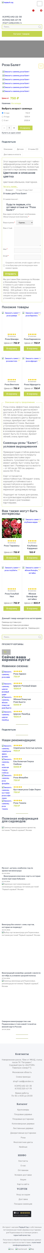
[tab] (8, 149)
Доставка (23, 1199)
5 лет (6, 120)
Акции (23, 1179)
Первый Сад (24, 1227)
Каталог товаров (21, 34)
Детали (20, 149)
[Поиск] (39, 26)
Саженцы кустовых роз (11, 622)
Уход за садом (23, 1194)
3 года (6, 113)
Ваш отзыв (8, 228)
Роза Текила (19, 803)
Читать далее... (10, 186)
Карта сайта (23, 1184)
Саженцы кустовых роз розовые (15, 625)
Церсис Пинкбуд (21, 714)
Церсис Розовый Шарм (24, 686)
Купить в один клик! (11, 133)
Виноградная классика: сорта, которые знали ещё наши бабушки (21, 877)
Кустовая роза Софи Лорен (27, 789)
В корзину (25, 128)
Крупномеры (23, 1110)
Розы (23, 1137)
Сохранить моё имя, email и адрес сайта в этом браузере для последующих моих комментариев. (23, 265)
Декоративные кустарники (23, 1133)
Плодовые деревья (23, 1114)
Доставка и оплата (12, 154)
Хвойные (23, 1147)
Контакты (23, 1161)
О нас (23, 1165)
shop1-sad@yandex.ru (12, 23)
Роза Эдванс (19, 674)
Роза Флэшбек (20, 777)
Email (6, 256)
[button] (41, 66)
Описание (8, 149)
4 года (6, 117)
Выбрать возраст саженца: (17, 108)
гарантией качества (21, 1235)
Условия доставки (23, 1175)
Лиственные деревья (23, 1128)
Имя (5, 249)
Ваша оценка (9, 223)
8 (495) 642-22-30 (12, 17)
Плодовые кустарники (23, 1119)
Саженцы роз (33, 628)
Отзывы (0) (33, 149)
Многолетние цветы (23, 1142)
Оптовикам (23, 1170)
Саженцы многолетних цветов (14, 628)
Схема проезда (23, 1077)
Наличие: (6, 103)
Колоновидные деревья (23, 1124)
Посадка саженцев (23, 1204)
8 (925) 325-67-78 (11, 20)
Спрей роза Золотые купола (27, 748)
